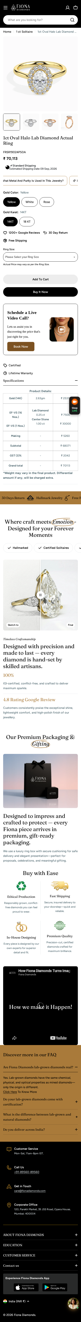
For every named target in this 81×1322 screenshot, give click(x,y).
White (30, 202)
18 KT (26, 221)
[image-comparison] (40, 595)
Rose (46, 202)
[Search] (72, 20)
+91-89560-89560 (26, 1172)
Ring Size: (9, 249)
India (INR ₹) (17, 1301)
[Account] (67, 7)
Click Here (10, 1092)
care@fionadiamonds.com (30, 1190)
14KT (10, 221)
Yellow (11, 202)
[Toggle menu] (5, 7)
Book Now (21, 346)
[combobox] (40, 20)
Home (7, 31)
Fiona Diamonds (24, 1315)
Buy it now (40, 292)
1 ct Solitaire (24, 31)
